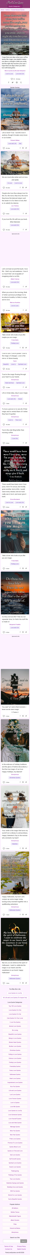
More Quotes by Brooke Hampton (15, 71)
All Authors (15, 1208)
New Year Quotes (15, 1135)
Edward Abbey (15, 140)
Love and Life (20, 74)
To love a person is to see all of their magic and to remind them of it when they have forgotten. (15, 411)
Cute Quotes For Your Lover (15, 1018)
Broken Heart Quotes (15, 1042)
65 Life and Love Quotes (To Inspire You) (15, 997)
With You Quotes (15, 1191)
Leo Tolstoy (15, 206)
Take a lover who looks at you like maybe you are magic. (13, 336)
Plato (15, 1224)
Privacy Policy (21, 1246)
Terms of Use (8, 1246)
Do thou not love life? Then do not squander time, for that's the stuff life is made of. (15, 619)
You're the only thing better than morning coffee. (13, 431)
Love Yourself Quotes (15, 1118)
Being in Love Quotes (15, 1038)
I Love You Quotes (15, 1022)
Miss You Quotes (15, 1131)
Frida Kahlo (15, 340)
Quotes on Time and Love (15, 1151)
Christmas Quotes (15, 777)
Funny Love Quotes (15, 1070)
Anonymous (15, 379)
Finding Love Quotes (15, 1062)
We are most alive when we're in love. (15, 177)
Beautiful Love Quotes (15, 1034)
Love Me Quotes (15, 1106)
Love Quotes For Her (15, 1014)
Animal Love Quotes (15, 1026)
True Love (18, 420)
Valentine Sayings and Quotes (15, 1183)
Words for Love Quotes (15, 1195)
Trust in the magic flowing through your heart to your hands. (14, 375)
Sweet (20, 399)
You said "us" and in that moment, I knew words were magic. (14, 708)
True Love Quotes (15, 1179)
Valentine (15, 844)
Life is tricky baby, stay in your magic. (15, 393)
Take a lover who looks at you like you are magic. (13, 557)
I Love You (15, 438)
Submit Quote (21, 1249)
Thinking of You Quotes (15, 1175)
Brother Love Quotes (15, 1046)
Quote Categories (15, 6)
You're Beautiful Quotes (15, 1199)
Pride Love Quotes (15, 1139)
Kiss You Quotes (15, 1086)
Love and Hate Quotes (15, 1122)
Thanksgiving (15, 1171)
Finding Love (15, 343)
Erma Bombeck (15, 499)
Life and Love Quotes (15, 1090)
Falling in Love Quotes (15, 1054)
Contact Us (8, 1249)
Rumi (15, 361)
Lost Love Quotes (15, 1094)
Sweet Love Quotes (15, 1167)
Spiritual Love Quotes (15, 1163)
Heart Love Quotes (15, 1078)
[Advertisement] (15, 250)
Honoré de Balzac (15, 1228)
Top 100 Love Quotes (15, 1006)
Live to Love (9, 74)
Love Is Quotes (15, 1102)
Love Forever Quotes (15, 1098)
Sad (20, 143)
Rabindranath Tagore (15, 1216)
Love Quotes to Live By (15, 993)
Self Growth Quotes (15, 1159)
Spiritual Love (22, 364)
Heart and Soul (9, 383)
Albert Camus (15, 279)
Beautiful (5, 364)
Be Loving (15, 1030)
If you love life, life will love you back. (14, 219)
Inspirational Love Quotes (15, 1082)
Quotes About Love (15, 1147)
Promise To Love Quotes (15, 1143)
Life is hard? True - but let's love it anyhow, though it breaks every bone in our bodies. (14, 135)
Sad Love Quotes (15, 1155)
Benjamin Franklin (15, 624)
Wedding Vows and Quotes (15, 1187)
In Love (10, 183)
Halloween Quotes (14, 910)
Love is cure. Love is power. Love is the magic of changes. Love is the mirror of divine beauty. (14, 355)
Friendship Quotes (15, 1066)
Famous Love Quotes (15, 1058)
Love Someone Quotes (15, 1114)
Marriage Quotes (15, 1127)
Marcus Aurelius (15, 302)
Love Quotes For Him (15, 1010)
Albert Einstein (15, 1220)
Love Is (13, 364)
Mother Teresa (15, 1212)
